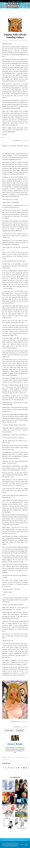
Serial (19, 40)
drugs (6, 757)
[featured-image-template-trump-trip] (15, 25)
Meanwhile (12, 40)
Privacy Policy (26, 844)
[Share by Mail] (19, 768)
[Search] (22, 5)
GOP (14, 757)
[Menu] (26, 5)
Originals (15, 40)
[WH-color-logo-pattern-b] (12, 5)
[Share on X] (6, 768)
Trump (3, 759)
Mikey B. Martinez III (23, 721)
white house (7, 759)
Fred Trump (10, 757)
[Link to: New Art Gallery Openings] (8, 823)
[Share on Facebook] (3, 768)
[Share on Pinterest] (8, 768)
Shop (9, 1)
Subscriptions (19, 1)
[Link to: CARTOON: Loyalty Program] (8, 785)
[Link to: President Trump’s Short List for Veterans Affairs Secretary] (21, 785)
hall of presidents (19, 757)
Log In (13, 1)
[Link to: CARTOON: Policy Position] (8, 810)
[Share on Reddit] (16, 768)
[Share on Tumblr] (14, 768)
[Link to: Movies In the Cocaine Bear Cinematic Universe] (21, 810)
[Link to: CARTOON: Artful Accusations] (21, 823)
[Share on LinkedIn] (11, 768)
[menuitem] (9, 1)
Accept (21, 844)
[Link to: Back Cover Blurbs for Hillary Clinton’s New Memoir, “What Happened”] (21, 798)
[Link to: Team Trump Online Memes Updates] (8, 798)
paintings (26, 757)
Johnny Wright (25, 40)
